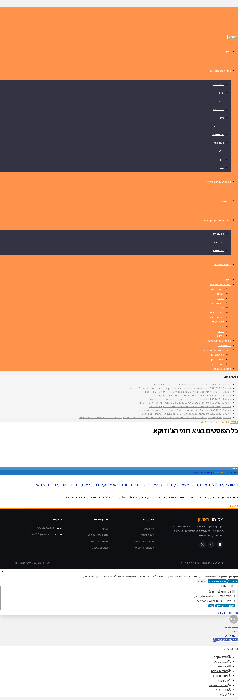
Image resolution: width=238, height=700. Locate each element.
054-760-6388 (45, 528)
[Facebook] (220, 544)
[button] (225, 640)
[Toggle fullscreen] (229, 627)
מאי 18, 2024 (231, 472)
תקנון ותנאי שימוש (98, 534)
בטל (211, 605)
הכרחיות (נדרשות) (220, 591)
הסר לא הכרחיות (217, 581)
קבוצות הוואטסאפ (144, 547)
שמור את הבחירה (225, 605)
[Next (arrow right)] (233, 631)
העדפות (202, 581)
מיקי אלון (198, 472)
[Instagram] (211, 544)
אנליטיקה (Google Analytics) (212, 596)
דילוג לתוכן (231, 635)
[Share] (233, 627)
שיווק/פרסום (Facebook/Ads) (212, 601)
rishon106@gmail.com (40, 534)
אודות (105, 528)
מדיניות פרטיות (99, 541)
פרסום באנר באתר (144, 541)
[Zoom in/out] (226, 627)
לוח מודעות (147, 534)
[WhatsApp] (202, 544)
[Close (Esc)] (236, 627)
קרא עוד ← (232, 505)
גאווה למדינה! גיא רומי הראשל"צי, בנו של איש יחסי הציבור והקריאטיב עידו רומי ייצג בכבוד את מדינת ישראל (136, 484)
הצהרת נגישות (100, 547)
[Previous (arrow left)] (236, 631)
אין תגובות (208, 472)
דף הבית (149, 528)
